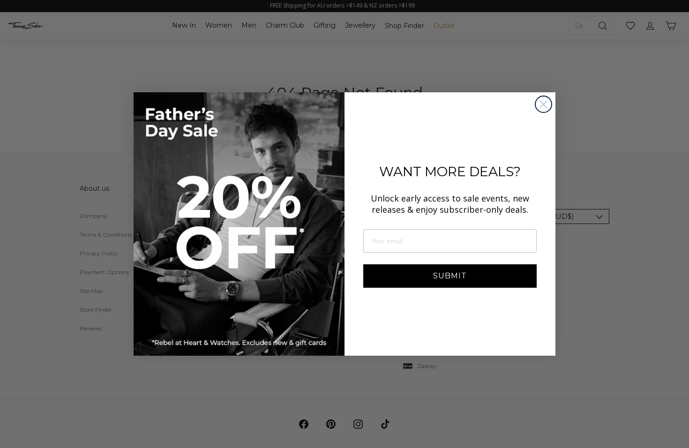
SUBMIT (450, 275)
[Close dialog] (543, 104)
